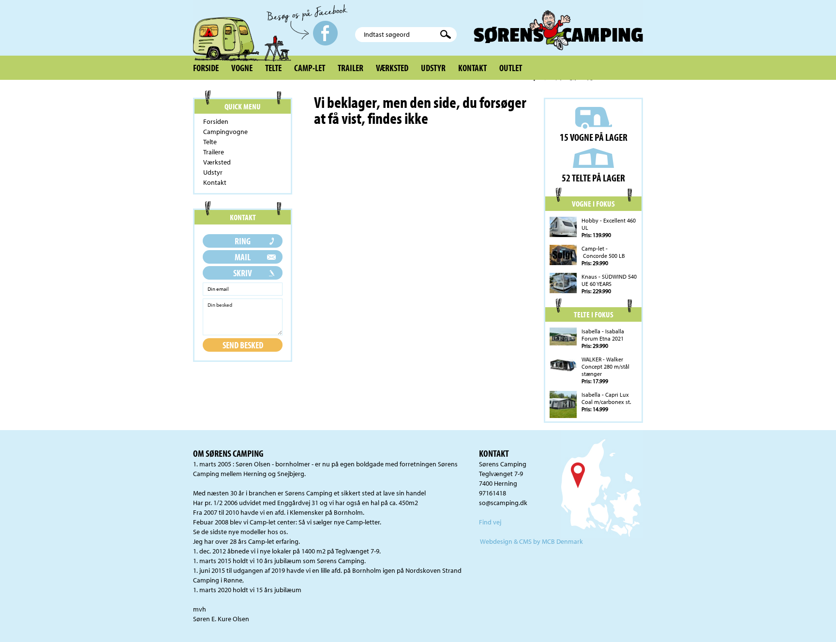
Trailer (350, 68)
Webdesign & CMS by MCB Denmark (531, 541)
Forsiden (215, 121)
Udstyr (433, 68)
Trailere (213, 152)
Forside (206, 68)
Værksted (392, 68)
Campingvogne (225, 131)
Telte (273, 68)
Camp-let (309, 68)
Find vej (490, 522)
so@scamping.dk (503, 502)
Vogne (242, 68)
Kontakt (472, 68)
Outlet (510, 68)
